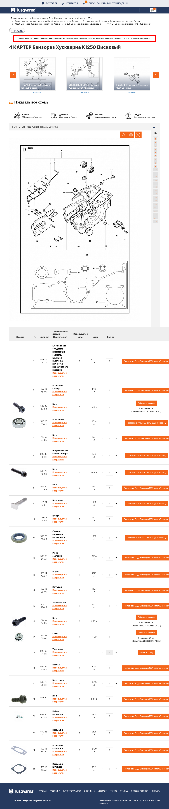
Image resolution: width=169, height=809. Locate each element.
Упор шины (57, 649)
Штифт (55, 515)
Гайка (55, 633)
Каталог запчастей (41, 18)
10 (155, 169)
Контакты (72, 3)
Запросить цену (146, 652)
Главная (42, 791)
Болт (54, 404)
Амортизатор (59, 602)
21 (155, 207)
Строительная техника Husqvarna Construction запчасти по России (47, 21)
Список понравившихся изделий (107, 3)
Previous (13, 75)
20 (155, 204)
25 (155, 221)
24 (155, 218)
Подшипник (58, 419)
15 (155, 187)
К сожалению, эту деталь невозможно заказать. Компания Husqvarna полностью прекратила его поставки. (60, 358)
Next (156, 75)
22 (155, 211)
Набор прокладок (57, 713)
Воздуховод (58, 680)
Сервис (113, 791)
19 (155, 200)
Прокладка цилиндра (57, 765)
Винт (54, 435)
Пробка (56, 664)
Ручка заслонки (57, 554)
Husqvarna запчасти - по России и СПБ (73, 18)
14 (155, 183)
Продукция (55, 791)
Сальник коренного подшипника (58, 534)
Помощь (124, 791)
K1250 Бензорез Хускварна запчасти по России (37, 24)
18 (155, 197)
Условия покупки (139, 791)
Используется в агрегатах (59, 374)
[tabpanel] (37, 75)
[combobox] (84, 126)
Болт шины (57, 500)
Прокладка (57, 730)
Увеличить (37, 92)
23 (155, 214)
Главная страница (19, 18)
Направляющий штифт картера (60, 452)
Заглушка (57, 587)
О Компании (89, 791)
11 (155, 173)
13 (155, 180)
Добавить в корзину (146, 403)
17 (155, 193)
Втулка (55, 571)
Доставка (51, 3)
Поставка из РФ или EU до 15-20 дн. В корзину (146, 423)
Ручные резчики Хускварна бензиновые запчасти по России (112, 21)
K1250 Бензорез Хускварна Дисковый (83, 24)
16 (155, 190)
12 (155, 176)
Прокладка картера (57, 387)
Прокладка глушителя (57, 747)
